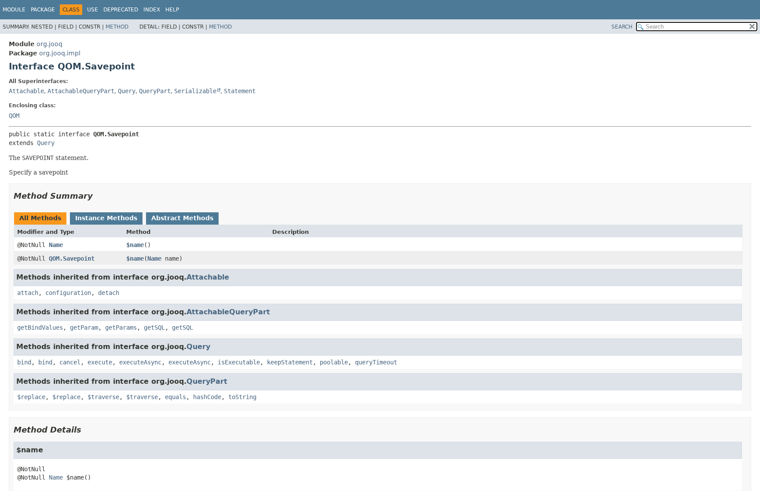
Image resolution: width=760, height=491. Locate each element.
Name (56, 244)
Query (126, 91)
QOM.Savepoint (72, 258)
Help (172, 10)
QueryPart (155, 91)
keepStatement (290, 362)
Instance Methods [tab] (106, 218)
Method (117, 27)
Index (151, 10)
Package (43, 10)
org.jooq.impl (59, 53)
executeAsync (140, 362)
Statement (240, 91)
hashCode (207, 396)
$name (135, 244)
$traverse (103, 396)
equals (175, 396)
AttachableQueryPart (81, 91)
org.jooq (49, 43)
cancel (69, 362)
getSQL (154, 327)
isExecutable (239, 362)
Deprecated (120, 10)
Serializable (195, 91)
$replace (31, 396)
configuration (68, 292)
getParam (84, 327)
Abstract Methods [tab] (182, 218)
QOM (14, 115)
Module (14, 10)
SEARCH (621, 27)
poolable (334, 362)
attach (27, 292)
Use (92, 10)
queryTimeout (376, 362)
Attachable (26, 91)
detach (108, 292)
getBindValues (40, 327)
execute (100, 362)
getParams (121, 327)
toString (242, 396)
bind (24, 362)
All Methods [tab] (40, 218)
